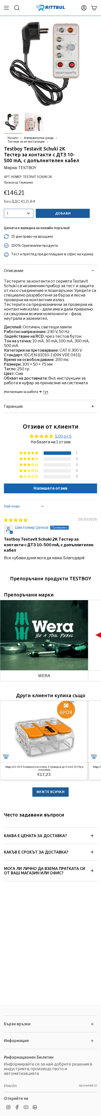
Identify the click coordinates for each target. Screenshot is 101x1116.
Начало (13, 138)
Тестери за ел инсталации (26, 141)
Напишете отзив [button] (50, 488)
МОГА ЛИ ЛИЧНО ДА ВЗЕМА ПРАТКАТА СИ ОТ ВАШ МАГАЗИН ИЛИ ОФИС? (44, 870)
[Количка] (94, 7)
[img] (15, 520)
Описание (14, 270)
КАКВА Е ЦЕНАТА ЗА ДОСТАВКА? (35, 835)
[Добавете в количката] (5, 756)
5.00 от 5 (63, 436)
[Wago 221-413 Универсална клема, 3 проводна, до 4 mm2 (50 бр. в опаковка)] (44, 731)
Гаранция (13, 406)
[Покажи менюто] (6, 7)
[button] (29, 453)
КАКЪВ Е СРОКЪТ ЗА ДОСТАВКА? (36, 852)
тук (45, 392)
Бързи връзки (17, 1024)
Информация (16, 1040)
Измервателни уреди (38, 138)
